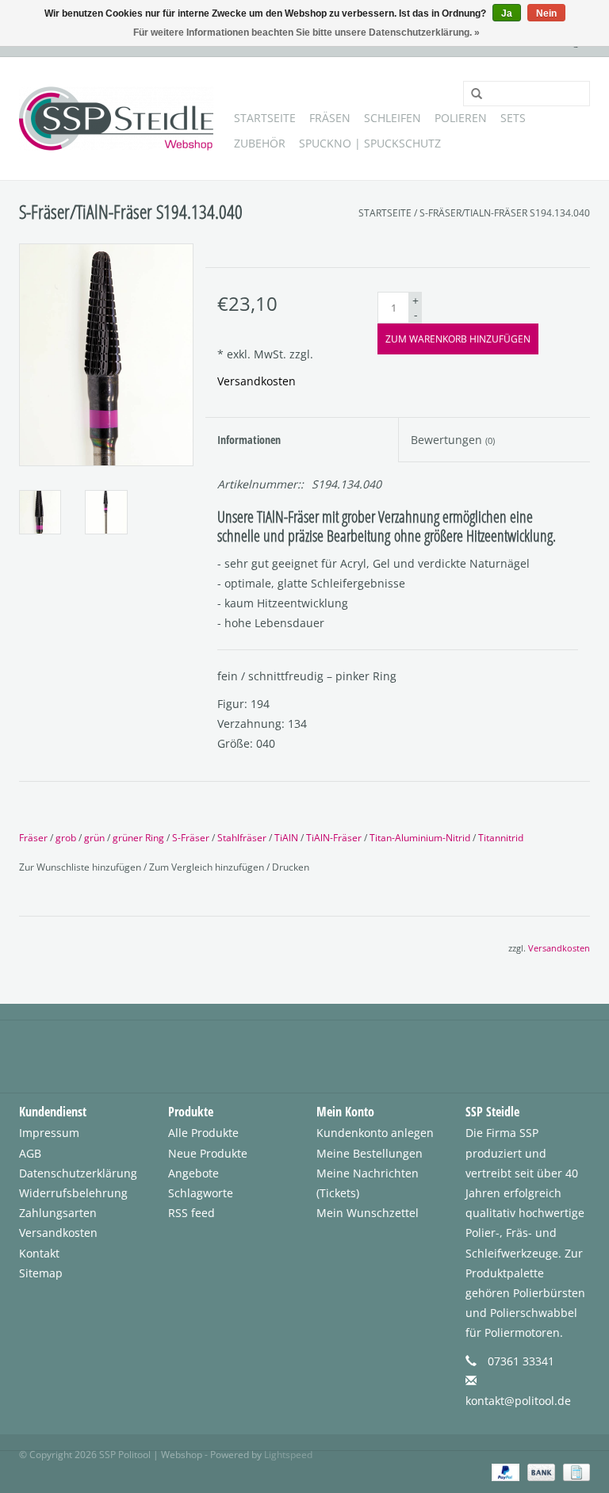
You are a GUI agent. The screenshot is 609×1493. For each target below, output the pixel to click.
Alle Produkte (203, 1132)
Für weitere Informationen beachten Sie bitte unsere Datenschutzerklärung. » (306, 32)
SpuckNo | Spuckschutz (370, 143)
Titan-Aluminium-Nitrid (420, 837)
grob (66, 837)
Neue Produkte (207, 1153)
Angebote (193, 1173)
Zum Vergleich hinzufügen (207, 867)
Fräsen (329, 117)
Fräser (33, 837)
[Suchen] (471, 94)
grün (94, 837)
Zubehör (259, 143)
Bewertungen (453, 439)
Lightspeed (288, 1454)
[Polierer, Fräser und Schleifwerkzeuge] (116, 118)
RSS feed (191, 1212)
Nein (546, 13)
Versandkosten (256, 381)
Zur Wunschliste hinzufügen (81, 867)
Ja (506, 13)
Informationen (249, 439)
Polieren (461, 117)
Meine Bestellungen (369, 1153)
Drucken (290, 867)
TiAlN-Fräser (334, 837)
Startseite (265, 117)
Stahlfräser (241, 837)
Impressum (49, 1132)
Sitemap (41, 1273)
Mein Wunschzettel (367, 1212)
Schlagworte (200, 1192)
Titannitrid (500, 837)
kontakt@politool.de (518, 1400)
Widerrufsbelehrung (73, 1192)
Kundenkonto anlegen (375, 1132)
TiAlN (286, 837)
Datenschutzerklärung (78, 1173)
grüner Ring (138, 837)
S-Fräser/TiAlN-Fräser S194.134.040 (504, 213)
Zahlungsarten (58, 1212)
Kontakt (39, 1253)
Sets (513, 117)
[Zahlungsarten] (504, 1471)
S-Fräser (190, 837)
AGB (30, 1153)
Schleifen (392, 117)
